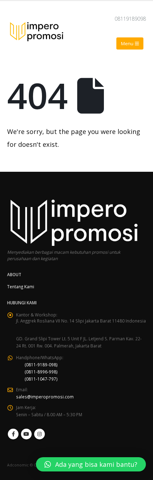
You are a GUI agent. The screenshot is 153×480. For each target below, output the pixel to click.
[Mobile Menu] (129, 43)
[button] (91, 464)
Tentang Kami (20, 286)
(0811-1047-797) (41, 379)
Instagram (39, 434)
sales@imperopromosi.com (45, 396)
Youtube (26, 434)
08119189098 (130, 18)
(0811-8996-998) (41, 372)
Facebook (13, 434)
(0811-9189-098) (41, 364)
